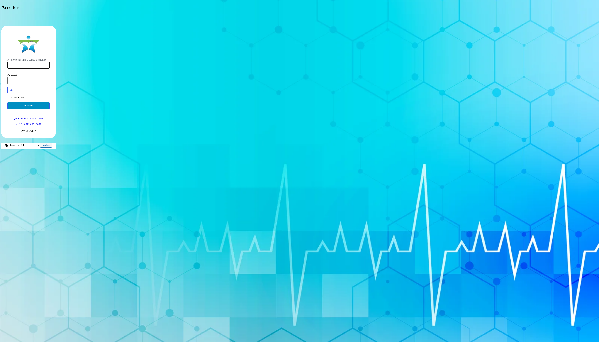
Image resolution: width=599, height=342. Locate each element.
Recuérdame (17, 97)
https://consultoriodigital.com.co (29, 44)
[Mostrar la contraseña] (11, 90)
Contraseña (13, 75)
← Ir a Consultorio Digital (28, 123)
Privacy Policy (28, 130)
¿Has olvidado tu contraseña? (28, 118)
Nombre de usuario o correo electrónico (26, 59)
